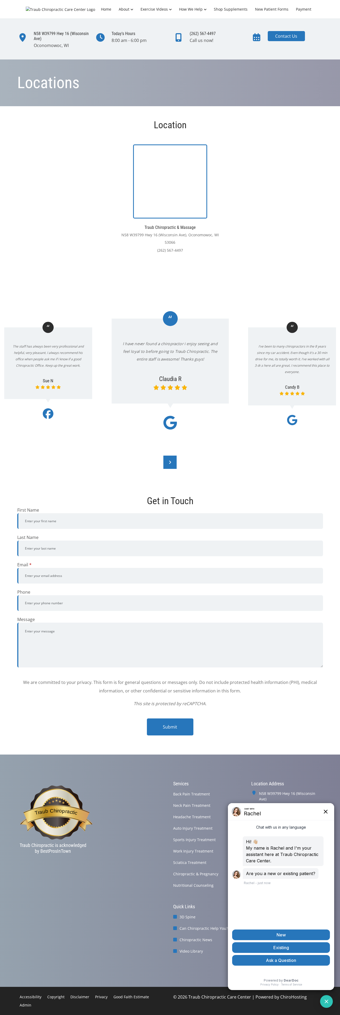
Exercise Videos (154, 9)
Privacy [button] (101, 996)
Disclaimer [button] (79, 996)
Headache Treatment (192, 816)
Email (24, 565)
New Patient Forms (271, 9)
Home (106, 9)
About (124, 9)
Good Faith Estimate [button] (131, 996)
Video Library (191, 951)
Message (26, 619)
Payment (303, 9)
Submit (170, 727)
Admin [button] (25, 1005)
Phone (23, 592)
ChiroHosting (293, 997)
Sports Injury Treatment (194, 839)
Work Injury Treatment (193, 851)
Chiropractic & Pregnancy (195, 873)
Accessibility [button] (30, 996)
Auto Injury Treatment (192, 828)
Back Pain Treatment (191, 793)
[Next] (170, 462)
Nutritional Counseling (193, 885)
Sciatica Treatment (189, 862)
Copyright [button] (56, 996)
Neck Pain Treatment (191, 805)
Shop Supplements (231, 9)
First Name (28, 510)
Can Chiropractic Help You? (204, 928)
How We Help (191, 9)
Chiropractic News (196, 939)
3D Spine (188, 916)
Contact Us (286, 36)
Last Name (28, 537)
